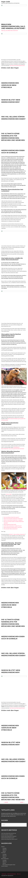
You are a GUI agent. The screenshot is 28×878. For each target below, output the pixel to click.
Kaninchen (3, 852)
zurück (5, 802)
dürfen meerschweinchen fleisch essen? (9, 839)
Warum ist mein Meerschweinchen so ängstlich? (13, 520)
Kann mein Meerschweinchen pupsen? (11, 517)
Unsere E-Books (4, 866)
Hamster (3, 846)
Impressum (4, 874)
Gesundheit (8, 30)
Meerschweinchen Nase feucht (10, 524)
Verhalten (4, 848)
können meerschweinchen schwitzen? (8, 836)
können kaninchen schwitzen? (7, 834)
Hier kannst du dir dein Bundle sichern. (17, 65)
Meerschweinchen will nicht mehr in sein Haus (13, 527)
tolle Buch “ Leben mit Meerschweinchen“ (17, 534)
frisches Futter (9, 494)
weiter (22, 802)
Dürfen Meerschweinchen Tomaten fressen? (13, 525)
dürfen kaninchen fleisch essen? (7, 837)
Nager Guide (5, 1)
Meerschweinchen (14, 30)
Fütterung (3, 30)
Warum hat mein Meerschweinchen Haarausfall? (13, 518)
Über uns (19, 874)
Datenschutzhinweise (11, 874)
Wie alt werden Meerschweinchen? (11, 528)
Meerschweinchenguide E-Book (9, 864)
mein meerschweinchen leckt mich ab (8, 833)
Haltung (4, 851)
